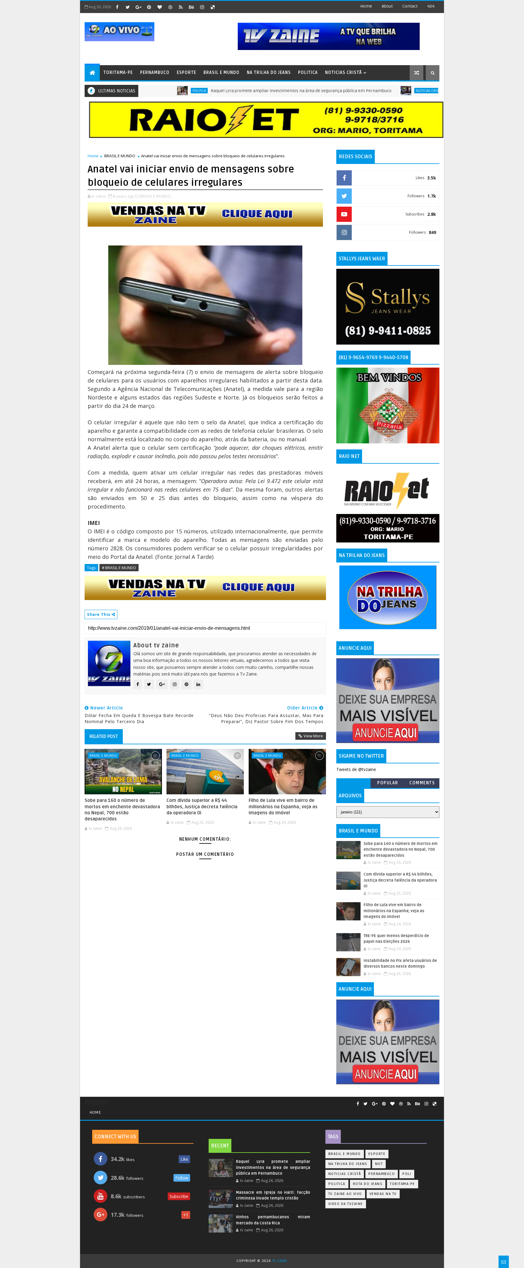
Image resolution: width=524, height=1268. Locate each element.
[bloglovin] (159, 7)
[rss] (180, 7)
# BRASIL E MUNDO (119, 567)
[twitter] (127, 7)
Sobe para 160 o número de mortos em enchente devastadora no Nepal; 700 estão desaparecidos (122, 810)
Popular (387, 783)
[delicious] (212, 7)
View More (313, 736)
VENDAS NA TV (383, 1194)
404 (431, 6)
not (379, 1164)
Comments (422, 783)
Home (366, 6)
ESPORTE (186, 72)
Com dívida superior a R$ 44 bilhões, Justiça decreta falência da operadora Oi (201, 807)
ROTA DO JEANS (368, 1184)
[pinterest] (148, 7)
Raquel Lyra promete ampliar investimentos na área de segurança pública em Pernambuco (266, 90)
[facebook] (117, 7)
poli (406, 1174)
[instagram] (202, 7)
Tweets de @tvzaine (356, 769)
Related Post (103, 736)
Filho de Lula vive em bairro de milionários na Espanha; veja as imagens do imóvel (283, 807)
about (387, 6)
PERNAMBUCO (155, 72)
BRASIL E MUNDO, (156, 196)
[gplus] (138, 7)
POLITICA (308, 72)
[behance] (191, 7)
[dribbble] (170, 7)
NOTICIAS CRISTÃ (343, 72)
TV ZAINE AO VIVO (345, 1194)
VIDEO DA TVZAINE (345, 1204)
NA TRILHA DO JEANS (269, 72)
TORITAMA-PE (118, 72)
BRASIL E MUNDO (221, 72)
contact (410, 6)
